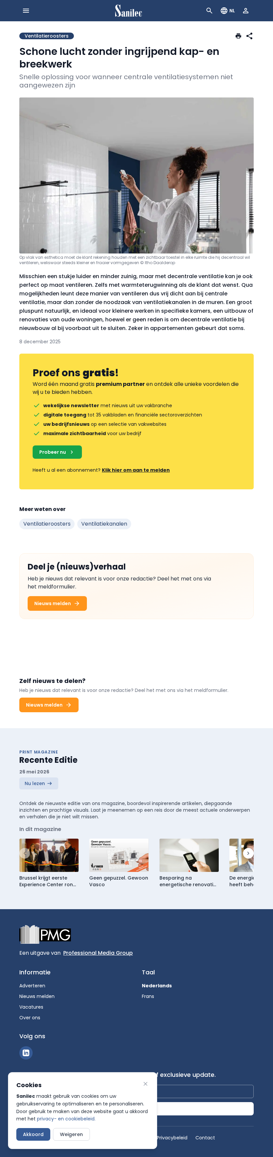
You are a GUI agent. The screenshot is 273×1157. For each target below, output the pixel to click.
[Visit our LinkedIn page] (26, 1053)
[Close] (145, 1083)
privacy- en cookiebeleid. (66, 1118)
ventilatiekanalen (104, 524)
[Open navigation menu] (26, 10)
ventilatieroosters (47, 524)
